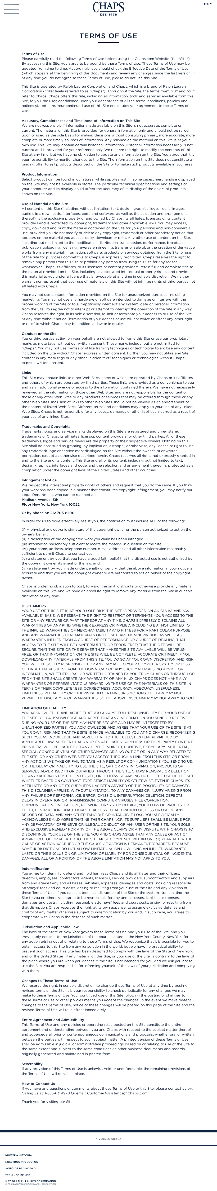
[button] (209, 4)
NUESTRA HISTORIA (18, 1155)
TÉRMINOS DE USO (18, 1175)
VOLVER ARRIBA (109, 1138)
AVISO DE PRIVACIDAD (20, 1168)
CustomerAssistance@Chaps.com (117, 1093)
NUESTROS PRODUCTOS (21, 1161)
